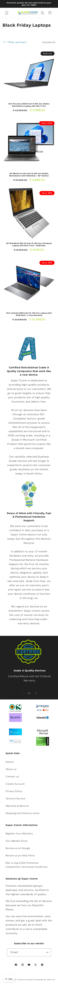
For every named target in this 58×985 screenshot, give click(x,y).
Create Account (15, 783)
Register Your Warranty (19, 833)
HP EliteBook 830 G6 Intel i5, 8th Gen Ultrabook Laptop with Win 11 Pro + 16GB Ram (29, 244)
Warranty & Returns (17, 805)
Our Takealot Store (17, 840)
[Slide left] (22, 693)
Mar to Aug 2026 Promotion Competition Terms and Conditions (26, 864)
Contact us (12, 776)
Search (10, 761)
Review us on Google (18, 848)
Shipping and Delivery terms (22, 813)
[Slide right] (36, 693)
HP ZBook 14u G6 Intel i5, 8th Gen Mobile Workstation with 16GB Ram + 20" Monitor (29, 174)
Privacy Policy (14, 791)
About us (11, 769)
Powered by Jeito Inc (45, 979)
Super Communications (23, 979)
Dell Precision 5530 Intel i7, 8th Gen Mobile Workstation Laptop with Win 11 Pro (29, 105)
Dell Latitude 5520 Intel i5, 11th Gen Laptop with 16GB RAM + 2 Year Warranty (29, 314)
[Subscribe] (47, 952)
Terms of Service (15, 798)
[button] (7, 13)
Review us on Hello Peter (20, 855)
